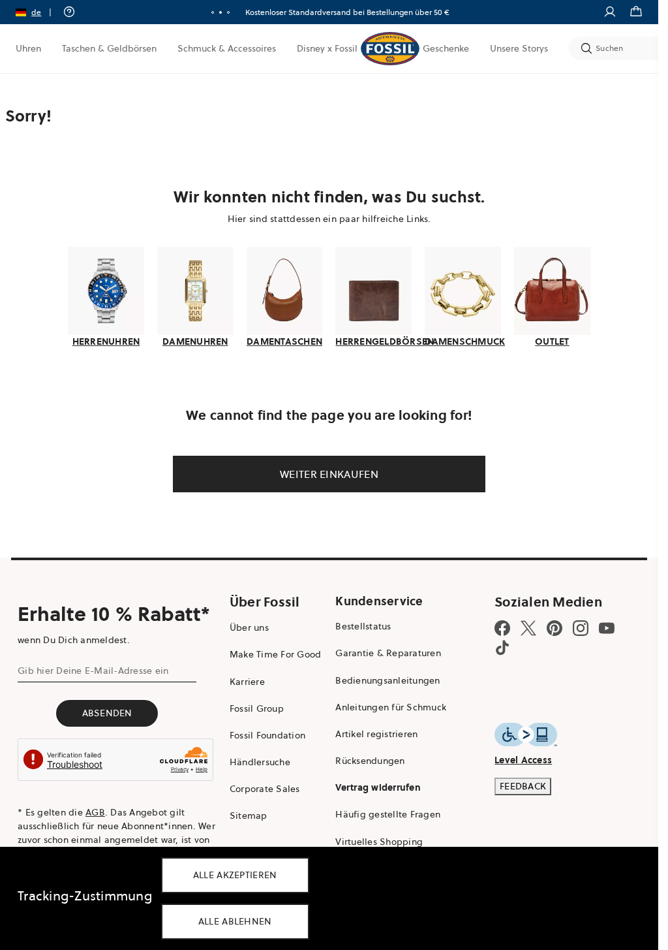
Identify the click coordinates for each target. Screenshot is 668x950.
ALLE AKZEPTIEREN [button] (235, 874)
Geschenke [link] (446, 48)
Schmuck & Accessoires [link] (226, 48)
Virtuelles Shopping (379, 841)
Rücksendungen (369, 760)
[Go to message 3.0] (228, 12)
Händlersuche (260, 761)
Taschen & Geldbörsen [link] (109, 48)
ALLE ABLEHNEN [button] (235, 921)
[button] (38, 12)
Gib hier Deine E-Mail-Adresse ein (93, 670)
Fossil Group (257, 708)
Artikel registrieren (376, 733)
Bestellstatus (363, 626)
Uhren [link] (28, 48)
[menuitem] (28, 48)
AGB (95, 812)
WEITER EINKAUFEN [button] (329, 474)
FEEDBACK (523, 786)
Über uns (249, 627)
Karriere (247, 681)
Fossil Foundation (267, 735)
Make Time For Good (276, 654)
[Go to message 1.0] (212, 12)
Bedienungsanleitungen (387, 680)
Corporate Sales (265, 788)
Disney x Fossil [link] (327, 48)
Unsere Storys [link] (519, 48)
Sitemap (248, 815)
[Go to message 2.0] (220, 12)
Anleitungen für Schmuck (390, 707)
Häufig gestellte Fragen (387, 814)
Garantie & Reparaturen (388, 652)
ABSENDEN (107, 713)
